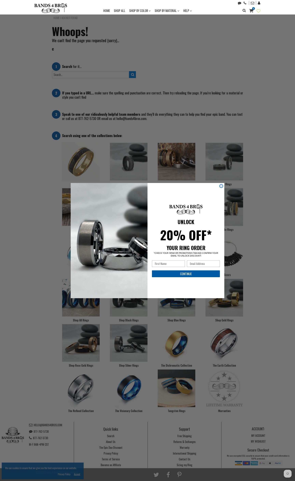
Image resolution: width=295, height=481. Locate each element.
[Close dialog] (221, 186)
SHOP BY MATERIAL (166, 10)
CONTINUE (186, 274)
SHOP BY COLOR (139, 10)
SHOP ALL (119, 10)
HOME (106, 10)
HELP (186, 10)
